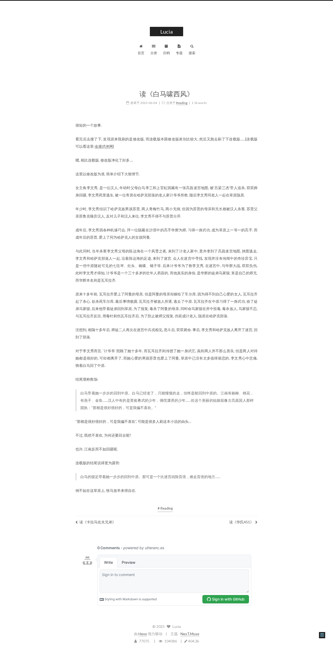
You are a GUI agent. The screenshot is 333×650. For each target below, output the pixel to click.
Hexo (142, 634)
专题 (179, 53)
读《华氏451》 (241, 522)
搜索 (192, 53)
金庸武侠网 (104, 146)
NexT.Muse (190, 634)
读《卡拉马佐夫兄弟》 (97, 522)
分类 (153, 53)
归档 (166, 53)
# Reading (165, 508)
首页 (141, 53)
